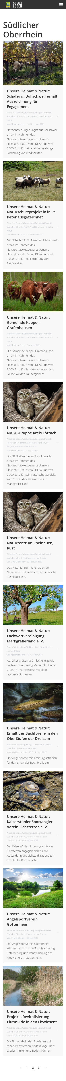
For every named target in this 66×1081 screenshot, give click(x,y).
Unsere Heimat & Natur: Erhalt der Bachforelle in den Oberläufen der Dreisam (32, 733)
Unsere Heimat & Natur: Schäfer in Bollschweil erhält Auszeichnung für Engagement (32, 98)
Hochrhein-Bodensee (16, 442)
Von (16, 124)
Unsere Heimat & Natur (25, 446)
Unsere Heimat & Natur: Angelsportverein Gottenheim (28, 919)
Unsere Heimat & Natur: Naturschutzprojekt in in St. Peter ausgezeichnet (31, 212)
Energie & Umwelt (43, 112)
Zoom (28, 63)
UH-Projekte (31, 116)
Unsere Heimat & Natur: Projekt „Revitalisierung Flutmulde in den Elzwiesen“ (32, 1016)
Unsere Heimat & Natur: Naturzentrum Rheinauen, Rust (30, 543)
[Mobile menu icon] (61, 4)
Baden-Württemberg (25, 112)
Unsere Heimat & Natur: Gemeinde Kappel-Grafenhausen (28, 322)
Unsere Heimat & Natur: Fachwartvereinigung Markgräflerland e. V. (28, 636)
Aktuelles (11, 112)
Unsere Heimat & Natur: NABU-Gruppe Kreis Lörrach (31, 430)
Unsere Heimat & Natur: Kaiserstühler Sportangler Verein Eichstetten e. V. (29, 821)
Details (37, 63)
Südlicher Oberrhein (16, 116)
